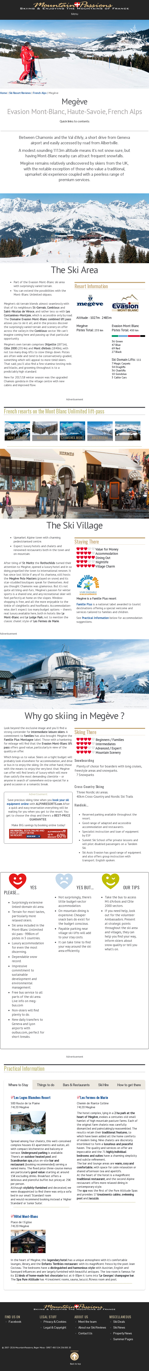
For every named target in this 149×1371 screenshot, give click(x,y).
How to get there (129, 1085)
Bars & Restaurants (76, 1085)
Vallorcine (45, 437)
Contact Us (85, 1333)
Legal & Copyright (55, 1327)
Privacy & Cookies (55, 1322)
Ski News (119, 1327)
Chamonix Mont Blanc (72, 439)
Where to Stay (18, 1085)
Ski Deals (119, 1322)
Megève (128, 437)
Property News (122, 1333)
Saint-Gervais (17, 437)
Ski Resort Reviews (20, 93)
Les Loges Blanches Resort (32, 1097)
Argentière (100, 437)
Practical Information (95, 618)
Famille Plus (84, 604)
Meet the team (87, 1322)
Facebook (15, 1322)
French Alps (40, 93)
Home (3, 93)
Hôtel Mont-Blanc (26, 1216)
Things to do (45, 1085)
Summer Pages (123, 1339)
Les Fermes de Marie (94, 1097)
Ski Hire (103, 1085)
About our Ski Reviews (92, 1327)
